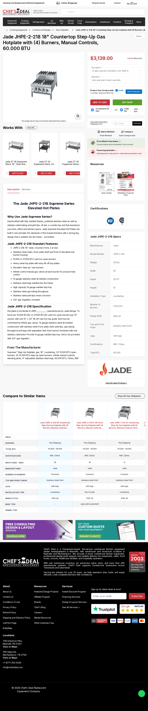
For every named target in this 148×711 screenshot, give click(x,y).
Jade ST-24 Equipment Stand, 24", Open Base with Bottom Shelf (44, 162)
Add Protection (133, 91)
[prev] (6, 87)
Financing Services (71, 597)
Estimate (137, 123)
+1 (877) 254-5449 (12, 663)
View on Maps (10, 646)
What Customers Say (44, 623)
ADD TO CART (18, 173)
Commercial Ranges (42, 30)
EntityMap (7, 628)
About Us (7, 591)
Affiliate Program (42, 597)
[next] (80, 87)
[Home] (4, 30)
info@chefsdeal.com (13, 667)
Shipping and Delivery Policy (16, 618)
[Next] (82, 144)
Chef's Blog (40, 607)
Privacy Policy (9, 607)
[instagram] (121, 688)
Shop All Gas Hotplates (129, 396)
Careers (38, 612)
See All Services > (71, 607)
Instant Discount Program (74, 591)
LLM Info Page (9, 623)
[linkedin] (116, 688)
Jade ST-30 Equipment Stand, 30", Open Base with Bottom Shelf (73, 162)
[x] (110, 688)
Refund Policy (9, 612)
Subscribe (137, 596)
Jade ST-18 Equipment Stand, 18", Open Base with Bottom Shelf (16, 162)
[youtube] (104, 688)
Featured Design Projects (46, 591)
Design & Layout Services (74, 602)
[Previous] (82, 166)
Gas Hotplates (62, 30)
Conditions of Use (11, 602)
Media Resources (42, 618)
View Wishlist (106, 135)
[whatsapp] (141, 693)
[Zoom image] (78, 116)
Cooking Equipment (18, 30)
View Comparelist (127, 135)
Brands (37, 602)
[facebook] (99, 688)
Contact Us (8, 597)
